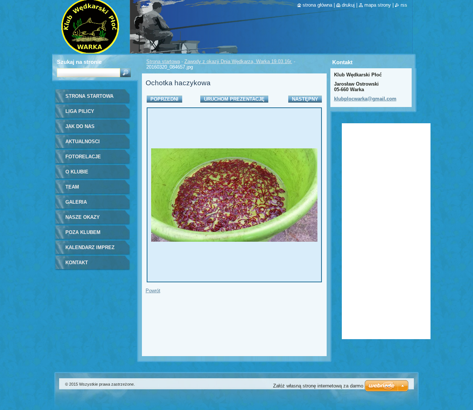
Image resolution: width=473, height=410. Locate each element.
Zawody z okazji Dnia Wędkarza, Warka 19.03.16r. (238, 61)
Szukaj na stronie (79, 62)
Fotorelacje (83, 156)
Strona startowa (163, 61)
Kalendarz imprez (90, 247)
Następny (305, 99)
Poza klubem (83, 232)
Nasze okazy (82, 217)
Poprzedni (164, 99)
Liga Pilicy (79, 111)
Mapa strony (377, 5)
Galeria (76, 202)
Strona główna (317, 5)
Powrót (153, 290)
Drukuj (348, 5)
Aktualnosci (82, 141)
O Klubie (76, 172)
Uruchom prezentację (234, 99)
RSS (404, 5)
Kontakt (76, 262)
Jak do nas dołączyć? (80, 129)
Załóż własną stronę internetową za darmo (318, 386)
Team (72, 187)
